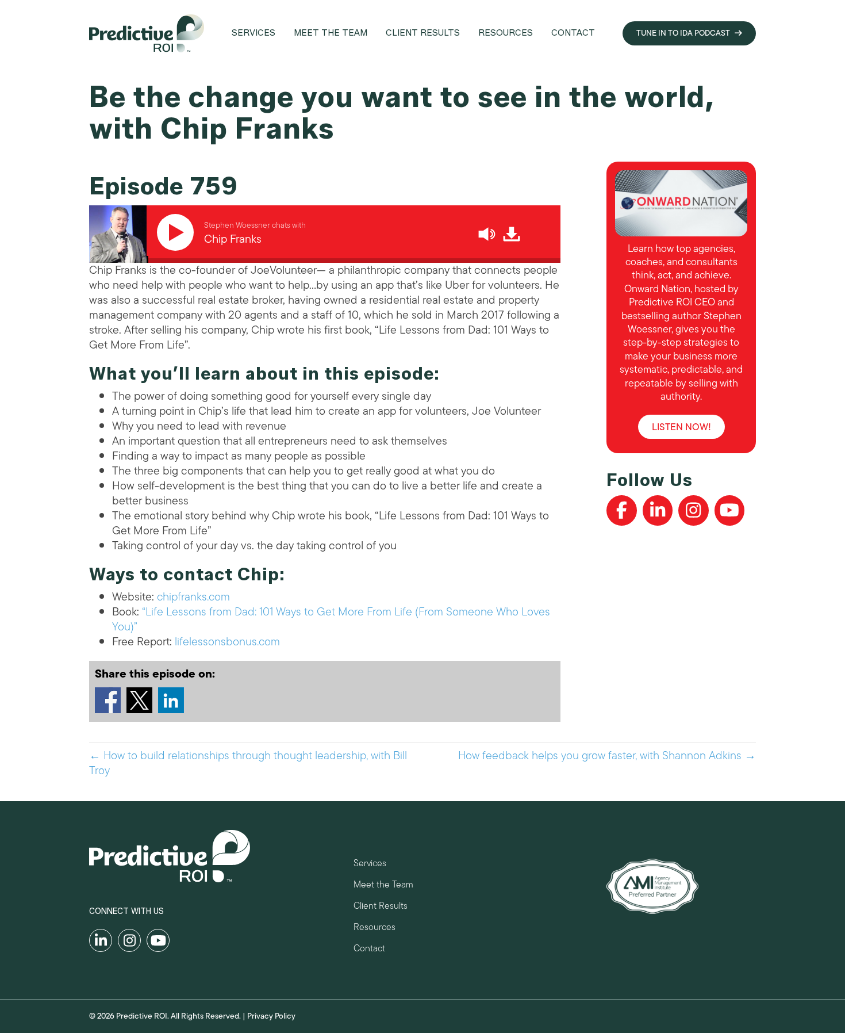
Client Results (381, 907)
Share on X (139, 700)
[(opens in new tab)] (652, 885)
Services (370, 865)
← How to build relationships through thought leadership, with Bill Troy (248, 763)
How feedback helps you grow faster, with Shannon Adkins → (607, 755)
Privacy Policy (271, 1016)
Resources (374, 929)
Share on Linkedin (171, 700)
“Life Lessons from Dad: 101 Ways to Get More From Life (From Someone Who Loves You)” (331, 619)
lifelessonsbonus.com (227, 641)
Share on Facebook (108, 700)
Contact (369, 950)
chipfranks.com (193, 596)
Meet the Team (383, 886)
